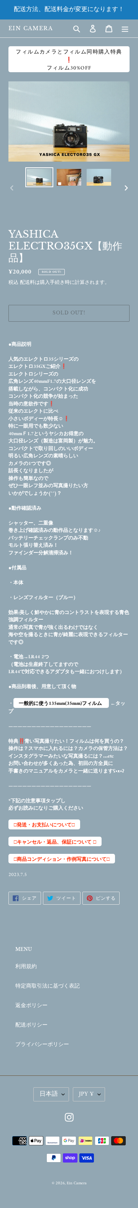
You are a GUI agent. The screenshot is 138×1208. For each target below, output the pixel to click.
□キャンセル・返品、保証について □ (55, 842)
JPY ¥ (86, 1094)
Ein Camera (30, 28)
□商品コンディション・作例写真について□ (62, 859)
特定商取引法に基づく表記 (47, 986)
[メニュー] (125, 28)
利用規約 (26, 967)
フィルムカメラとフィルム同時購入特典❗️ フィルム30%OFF (69, 59)
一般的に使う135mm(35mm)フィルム (61, 703)
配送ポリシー (31, 1025)
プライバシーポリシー (42, 1044)
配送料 (27, 282)
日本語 (48, 1094)
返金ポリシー (31, 1005)
